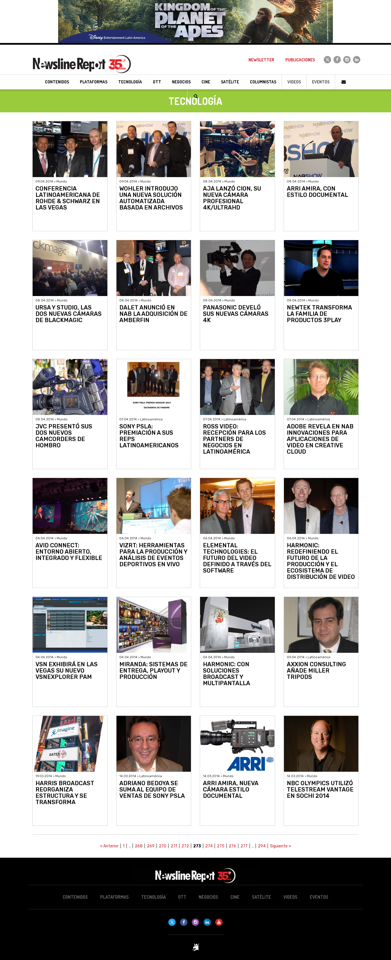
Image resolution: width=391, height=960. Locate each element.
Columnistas (263, 82)
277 (244, 846)
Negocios (208, 897)
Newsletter (261, 59)
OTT (182, 897)
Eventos (320, 82)
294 (262, 846)
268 (139, 846)
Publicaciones (300, 59)
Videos (294, 82)
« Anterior (109, 846)
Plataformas (114, 897)
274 (209, 846)
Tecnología (153, 897)
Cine (235, 897)
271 (174, 846)
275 (220, 846)
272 (185, 846)
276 (232, 846)
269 (151, 846)
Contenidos (75, 897)
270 (162, 846)
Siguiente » (280, 846)
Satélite (261, 897)
